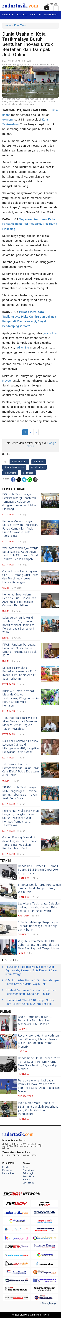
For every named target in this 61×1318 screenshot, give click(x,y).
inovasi (6, 381)
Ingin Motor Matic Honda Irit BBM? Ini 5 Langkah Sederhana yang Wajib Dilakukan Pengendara (38, 1108)
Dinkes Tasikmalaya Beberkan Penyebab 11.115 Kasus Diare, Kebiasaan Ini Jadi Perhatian (20, 673)
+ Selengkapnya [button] (48, 1303)
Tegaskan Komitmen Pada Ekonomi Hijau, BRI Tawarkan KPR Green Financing (29, 224)
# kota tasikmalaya (14, 467)
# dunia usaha (19, 461)
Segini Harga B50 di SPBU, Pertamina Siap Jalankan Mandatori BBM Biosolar (35, 1020)
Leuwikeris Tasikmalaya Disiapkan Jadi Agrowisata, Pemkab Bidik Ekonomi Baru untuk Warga (39, 907)
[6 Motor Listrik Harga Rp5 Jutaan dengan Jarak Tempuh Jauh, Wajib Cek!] (8, 891)
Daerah (6, 15)
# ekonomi (10, 472)
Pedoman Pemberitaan (8, 1172)
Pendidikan (28, 1176)
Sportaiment (50, 15)
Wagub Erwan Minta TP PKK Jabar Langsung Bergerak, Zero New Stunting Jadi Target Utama (38, 945)
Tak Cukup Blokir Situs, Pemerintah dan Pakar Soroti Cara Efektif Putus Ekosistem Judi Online (20, 769)
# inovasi (38, 461)
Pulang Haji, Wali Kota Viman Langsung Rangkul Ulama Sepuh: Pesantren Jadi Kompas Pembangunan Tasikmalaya (20, 818)
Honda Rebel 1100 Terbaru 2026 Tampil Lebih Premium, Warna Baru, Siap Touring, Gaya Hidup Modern (39, 1063)
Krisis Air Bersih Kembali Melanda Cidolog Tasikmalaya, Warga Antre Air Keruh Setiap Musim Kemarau (20, 698)
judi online (50, 333)
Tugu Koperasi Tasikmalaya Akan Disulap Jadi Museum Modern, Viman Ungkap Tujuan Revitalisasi (19, 723)
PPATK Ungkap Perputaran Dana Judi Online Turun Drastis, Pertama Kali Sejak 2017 (19, 650)
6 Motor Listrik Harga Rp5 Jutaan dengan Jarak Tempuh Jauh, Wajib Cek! (39, 888)
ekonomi (7, 120)
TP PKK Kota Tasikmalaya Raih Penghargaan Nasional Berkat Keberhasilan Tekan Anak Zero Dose (19, 792)
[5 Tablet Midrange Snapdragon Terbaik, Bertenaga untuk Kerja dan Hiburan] (8, 928)
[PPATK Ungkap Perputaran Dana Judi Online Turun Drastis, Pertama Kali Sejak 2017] (50, 650)
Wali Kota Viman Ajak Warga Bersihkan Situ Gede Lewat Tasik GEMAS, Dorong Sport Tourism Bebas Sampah (20, 553)
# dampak (28, 472)
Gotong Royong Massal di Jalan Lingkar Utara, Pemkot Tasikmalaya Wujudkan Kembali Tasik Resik (20, 843)
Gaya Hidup (28, 1182)
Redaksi (6, 1167)
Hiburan (26, 1179)
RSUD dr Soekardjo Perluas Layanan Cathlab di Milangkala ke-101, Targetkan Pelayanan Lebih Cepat (21, 746)
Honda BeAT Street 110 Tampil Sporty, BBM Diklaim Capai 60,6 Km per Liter (38, 870)
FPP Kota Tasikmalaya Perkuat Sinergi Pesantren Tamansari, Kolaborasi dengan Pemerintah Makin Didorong (19, 501)
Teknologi (28, 1173)
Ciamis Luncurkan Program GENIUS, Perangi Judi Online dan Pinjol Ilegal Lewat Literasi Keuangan (20, 576)
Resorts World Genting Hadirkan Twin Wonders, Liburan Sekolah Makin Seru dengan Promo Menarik (38, 1041)
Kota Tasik (20, 25)
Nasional (22, 15)
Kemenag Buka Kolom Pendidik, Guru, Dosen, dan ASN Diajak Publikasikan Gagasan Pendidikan (19, 600)
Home (8, 25)
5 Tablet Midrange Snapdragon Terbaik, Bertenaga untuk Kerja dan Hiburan (38, 926)
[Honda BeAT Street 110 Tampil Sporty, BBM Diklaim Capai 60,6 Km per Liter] (8, 872)
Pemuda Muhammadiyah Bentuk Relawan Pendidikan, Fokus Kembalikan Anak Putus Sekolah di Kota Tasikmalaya (20, 528)
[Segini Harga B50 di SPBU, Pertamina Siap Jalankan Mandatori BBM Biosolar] (8, 1023)
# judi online (37, 467)
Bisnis (33, 15)
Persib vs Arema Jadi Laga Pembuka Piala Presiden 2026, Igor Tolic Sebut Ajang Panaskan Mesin (39, 1086)
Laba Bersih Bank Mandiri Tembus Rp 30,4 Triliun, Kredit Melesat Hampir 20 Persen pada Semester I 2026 (18, 625)
